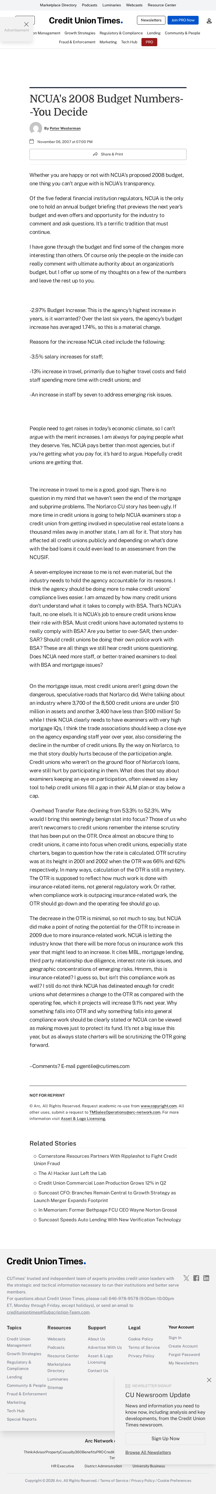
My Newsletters (183, 1363)
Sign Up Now (165, 1438)
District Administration (103, 1466)
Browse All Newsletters (148, 1452)
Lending (14, 1377)
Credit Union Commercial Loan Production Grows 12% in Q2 (102, 1183)
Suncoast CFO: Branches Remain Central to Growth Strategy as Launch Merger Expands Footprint (105, 1196)
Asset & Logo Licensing (100, 1359)
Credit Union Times (114, 1455)
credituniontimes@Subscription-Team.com (48, 1312)
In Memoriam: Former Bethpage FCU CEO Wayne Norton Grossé (107, 1210)
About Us (96, 1339)
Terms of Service (144, 1347)
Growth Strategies (24, 1353)
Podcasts (89, 5)
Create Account (183, 1346)
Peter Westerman (65, 128)
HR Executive (62, 1466)
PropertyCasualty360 (64, 1452)
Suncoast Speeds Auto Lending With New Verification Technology (109, 1219)
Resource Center (162, 5)
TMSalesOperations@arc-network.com (124, 1112)
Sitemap (55, 1387)
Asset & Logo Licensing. (83, 1118)
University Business (148, 1466)
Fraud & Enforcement (27, 1394)
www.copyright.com (159, 1106)
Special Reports (22, 1419)
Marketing (16, 1402)
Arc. (59, 1480)
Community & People (26, 1385)
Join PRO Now (183, 20)
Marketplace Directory (58, 5)
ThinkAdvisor (35, 1452)
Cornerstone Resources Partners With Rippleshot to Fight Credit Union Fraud (105, 1159)
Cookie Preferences (174, 1480)
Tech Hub (15, 1410)
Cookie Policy (140, 1339)
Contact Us (98, 1370)
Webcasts (134, 5)
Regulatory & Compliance (19, 1365)
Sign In (175, 1337)
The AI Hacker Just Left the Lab (72, 1173)
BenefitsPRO (93, 1452)
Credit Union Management (19, 1342)
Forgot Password (184, 1354)
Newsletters (151, 20)
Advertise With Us (105, 1347)
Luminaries (111, 5)
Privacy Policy (141, 1356)
